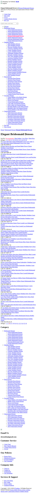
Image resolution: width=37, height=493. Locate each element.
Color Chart (7, 14)
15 (24, 140)
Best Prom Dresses (13, 91)
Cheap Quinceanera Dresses (15, 122)
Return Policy (8, 456)
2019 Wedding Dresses (14, 75)
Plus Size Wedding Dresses (15, 69)
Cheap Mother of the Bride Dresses (17, 97)
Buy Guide (7, 482)
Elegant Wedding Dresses (15, 59)
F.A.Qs (6, 449)
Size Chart (7, 15)
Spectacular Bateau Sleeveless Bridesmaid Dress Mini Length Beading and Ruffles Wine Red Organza (17, 258)
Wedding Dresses (9, 42)
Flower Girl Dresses (13, 100)
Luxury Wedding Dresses (14, 51)
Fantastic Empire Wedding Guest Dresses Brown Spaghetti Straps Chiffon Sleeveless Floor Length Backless (17, 234)
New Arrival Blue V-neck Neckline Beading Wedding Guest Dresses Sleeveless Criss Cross (17, 219)
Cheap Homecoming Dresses (15, 102)
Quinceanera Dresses (10, 111)
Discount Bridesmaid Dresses (16, 39)
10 (16, 140)
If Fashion (17, 488)
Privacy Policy (8, 484)
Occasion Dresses (9, 95)
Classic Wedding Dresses (14, 50)
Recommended (10, 138)
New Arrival (7, 127)
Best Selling (18, 138)
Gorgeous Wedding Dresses (15, 58)
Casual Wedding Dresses (14, 67)
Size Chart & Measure (10, 446)
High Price (32, 138)
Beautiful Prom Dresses (14, 89)
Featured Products (9, 485)
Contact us (7, 470)
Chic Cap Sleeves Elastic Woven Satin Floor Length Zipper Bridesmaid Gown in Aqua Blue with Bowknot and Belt (17, 164)
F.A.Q (6, 17)
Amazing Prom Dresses (14, 92)
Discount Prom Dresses (14, 78)
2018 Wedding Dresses (14, 45)
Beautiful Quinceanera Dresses (16, 116)
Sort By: (3, 138)
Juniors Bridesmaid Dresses (15, 31)
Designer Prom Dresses (14, 84)
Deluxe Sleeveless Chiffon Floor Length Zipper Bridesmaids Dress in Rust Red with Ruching (17, 211)
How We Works (8, 480)
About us (6, 468)
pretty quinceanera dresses (12, 491)
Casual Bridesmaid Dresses (15, 33)
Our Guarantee (8, 461)
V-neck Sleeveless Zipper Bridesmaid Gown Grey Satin (17, 142)
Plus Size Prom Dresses (14, 86)
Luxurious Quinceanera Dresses (16, 119)
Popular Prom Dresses (14, 83)
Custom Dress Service (10, 447)
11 (17, 140)
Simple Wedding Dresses (14, 66)
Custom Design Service (10, 19)
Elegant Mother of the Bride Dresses (17, 109)
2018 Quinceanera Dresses (15, 114)
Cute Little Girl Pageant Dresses (16, 103)
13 (21, 140)
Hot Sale (6, 125)
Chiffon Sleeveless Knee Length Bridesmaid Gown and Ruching (18, 157)
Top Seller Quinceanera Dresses (16, 120)
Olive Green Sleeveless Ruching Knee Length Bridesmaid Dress (18, 304)
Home (2, 130)
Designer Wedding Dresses (15, 62)
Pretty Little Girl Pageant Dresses (17, 105)
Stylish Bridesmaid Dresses (15, 40)
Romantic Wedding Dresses (15, 55)
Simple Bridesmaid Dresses (15, 37)
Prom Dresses (8, 77)
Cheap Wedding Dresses (14, 73)
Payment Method (8, 459)
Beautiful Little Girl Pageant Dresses (17, 108)
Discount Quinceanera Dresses (16, 117)
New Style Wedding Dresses (15, 56)
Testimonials (7, 471)
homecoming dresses (16, 490)
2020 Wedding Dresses (14, 44)
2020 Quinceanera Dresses (15, 113)
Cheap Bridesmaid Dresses (15, 29)
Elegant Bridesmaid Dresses (16, 36)
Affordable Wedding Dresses (15, 53)
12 (19, 140)
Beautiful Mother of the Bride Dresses (18, 106)
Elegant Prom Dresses (14, 87)
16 (26, 140)
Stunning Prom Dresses (14, 80)
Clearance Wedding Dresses (15, 48)
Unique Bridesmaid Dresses (15, 34)
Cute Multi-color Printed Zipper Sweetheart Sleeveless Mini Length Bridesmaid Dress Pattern (17, 311)
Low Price (25, 138)
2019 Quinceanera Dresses (15, 124)
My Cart (6, 20)
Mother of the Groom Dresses (16, 98)
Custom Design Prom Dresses (16, 94)
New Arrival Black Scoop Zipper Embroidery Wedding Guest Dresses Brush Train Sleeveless (17, 266)
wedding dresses (23, 491)
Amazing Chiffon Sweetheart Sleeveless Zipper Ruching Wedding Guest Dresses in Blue (16, 172)
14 (22, 140)
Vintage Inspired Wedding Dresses (17, 72)
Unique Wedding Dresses (14, 64)
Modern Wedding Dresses (15, 70)
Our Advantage (8, 473)
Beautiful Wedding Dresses (15, 61)
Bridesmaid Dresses (9, 28)
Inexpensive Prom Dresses (15, 81)
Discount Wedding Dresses (15, 47)
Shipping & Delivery (9, 458)
